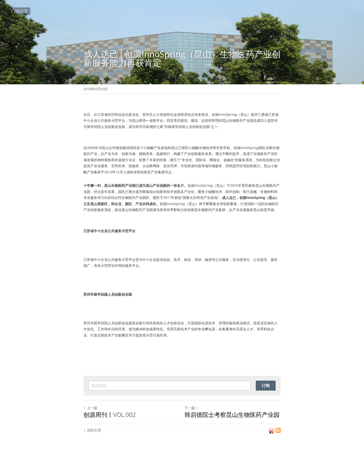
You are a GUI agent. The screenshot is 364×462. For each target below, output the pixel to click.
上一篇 (92, 407)
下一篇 (189, 407)
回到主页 (21, 11)
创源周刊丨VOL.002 (109, 414)
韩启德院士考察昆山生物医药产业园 (232, 414)
